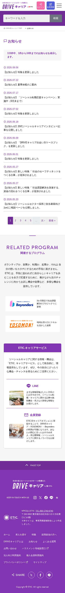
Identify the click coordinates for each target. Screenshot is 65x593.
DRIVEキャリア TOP (14, 28)
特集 (34, 534)
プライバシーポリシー (15, 562)
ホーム (7, 534)
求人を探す (21, 534)
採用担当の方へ (49, 534)
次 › (43, 220)
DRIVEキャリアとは (13, 541)
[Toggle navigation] (59, 5)
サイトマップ (39, 562)
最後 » (52, 220)
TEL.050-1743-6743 (44, 511)
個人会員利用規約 (35, 555)
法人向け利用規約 (12, 555)
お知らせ (30, 28)
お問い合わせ (10, 548)
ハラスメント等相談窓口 (34, 548)
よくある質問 (49, 541)
